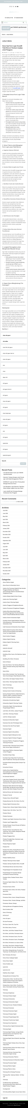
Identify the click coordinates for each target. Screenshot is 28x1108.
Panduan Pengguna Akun (9, 836)
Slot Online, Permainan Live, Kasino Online (13, 942)
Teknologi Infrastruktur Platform (10, 1057)
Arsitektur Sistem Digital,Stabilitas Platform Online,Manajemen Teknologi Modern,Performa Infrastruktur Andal (14, 622)
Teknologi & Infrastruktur (9, 999)
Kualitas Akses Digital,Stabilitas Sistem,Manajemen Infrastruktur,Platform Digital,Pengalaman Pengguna (13, 772)
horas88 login (17, 88)
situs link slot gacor (7, 347)
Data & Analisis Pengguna (9, 636)
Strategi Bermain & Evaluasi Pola (11, 976)
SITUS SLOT (6, 915)
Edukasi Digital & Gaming (9, 639)
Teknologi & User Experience (10, 1023)
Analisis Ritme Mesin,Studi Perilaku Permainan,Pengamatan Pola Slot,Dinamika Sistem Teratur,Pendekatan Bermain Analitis (13, 613)
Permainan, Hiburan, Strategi (10, 903)
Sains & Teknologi (7, 912)
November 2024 (6, 570)
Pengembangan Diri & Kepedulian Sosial (12, 869)
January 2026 (6, 528)
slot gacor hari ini (7, 389)
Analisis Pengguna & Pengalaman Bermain (13, 605)
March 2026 (6, 522)
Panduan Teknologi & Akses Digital (11, 860)
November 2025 (6, 534)
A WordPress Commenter (9, 501)
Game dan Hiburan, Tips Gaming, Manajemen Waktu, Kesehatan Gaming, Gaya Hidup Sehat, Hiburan (14, 666)
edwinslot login (6, 651)
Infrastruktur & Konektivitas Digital (11, 700)
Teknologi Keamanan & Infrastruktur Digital (13, 1060)
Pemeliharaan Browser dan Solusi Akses (12, 866)
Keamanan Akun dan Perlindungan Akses (12, 723)
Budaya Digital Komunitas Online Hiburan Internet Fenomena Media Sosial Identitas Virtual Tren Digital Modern (13, 631)
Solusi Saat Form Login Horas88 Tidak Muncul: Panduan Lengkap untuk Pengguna (12, 48)
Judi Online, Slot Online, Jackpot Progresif (13, 711)
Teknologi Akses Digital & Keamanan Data (13, 1026)
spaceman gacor (7, 455)
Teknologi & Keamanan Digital (10, 1011)
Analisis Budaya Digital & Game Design (12, 596)
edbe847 (6, 52)
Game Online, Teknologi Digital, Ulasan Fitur (13, 681)
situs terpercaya (7, 413)
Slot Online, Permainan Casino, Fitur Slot (12, 936)
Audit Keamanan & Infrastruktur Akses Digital (14, 627)
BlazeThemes (17, 1105)
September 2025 (7, 540)
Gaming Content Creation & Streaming (12, 691)
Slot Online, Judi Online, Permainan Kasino (13, 933)
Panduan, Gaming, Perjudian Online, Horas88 (13, 863)
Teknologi (5, 990)
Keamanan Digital (7, 729)
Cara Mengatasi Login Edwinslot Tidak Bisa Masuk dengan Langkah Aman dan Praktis (13, 1)
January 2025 (6, 564)
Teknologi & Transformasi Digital (11, 1020)
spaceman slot (6, 970)
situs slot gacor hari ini (8, 353)
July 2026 (5, 510)
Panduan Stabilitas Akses (9, 857)
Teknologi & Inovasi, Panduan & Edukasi (12, 1005)
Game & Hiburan (7, 662)
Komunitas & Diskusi (8, 767)
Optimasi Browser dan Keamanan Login (12, 792)
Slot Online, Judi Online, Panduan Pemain (12, 930)
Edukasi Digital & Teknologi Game (11, 642)
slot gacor (5, 383)
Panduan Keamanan (7, 816)
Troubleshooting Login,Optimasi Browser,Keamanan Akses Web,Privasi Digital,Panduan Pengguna (12, 1084)
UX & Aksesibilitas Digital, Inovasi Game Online (14, 1092)
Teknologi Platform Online (9, 1069)
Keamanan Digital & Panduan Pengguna (12, 738)
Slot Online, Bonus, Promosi (9, 927)
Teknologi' (5, 1079)
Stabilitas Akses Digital (8, 973)
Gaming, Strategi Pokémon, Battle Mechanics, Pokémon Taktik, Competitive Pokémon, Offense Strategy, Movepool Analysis (14, 695)
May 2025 (5, 552)
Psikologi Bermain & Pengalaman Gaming (13, 906)
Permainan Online (7, 894)
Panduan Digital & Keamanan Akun (11, 804)
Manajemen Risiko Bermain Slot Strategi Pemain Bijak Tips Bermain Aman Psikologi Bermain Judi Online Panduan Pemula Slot (13, 787)
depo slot (5, 377)
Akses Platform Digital (8, 582)
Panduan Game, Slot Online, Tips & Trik (12, 810)
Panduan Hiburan (7, 813)
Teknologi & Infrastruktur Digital (10, 1002)
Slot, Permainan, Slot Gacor (9, 955)
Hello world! (20, 501)
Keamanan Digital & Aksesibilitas (11, 732)
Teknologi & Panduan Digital (9, 1014)
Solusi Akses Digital (8, 961)
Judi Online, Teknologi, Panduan (10, 713)
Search (4, 461)
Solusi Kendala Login (8, 964)
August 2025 (6, 543)
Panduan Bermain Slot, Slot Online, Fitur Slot (13, 801)
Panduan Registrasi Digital (9, 843)
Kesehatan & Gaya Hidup (9, 755)
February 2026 (6, 525)
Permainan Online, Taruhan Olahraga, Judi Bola (14, 900)
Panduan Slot (6, 846)
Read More (4, 329)
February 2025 (6, 561)
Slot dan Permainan (7, 921)
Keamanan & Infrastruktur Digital (10, 720)
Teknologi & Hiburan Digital (9, 996)
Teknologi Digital (7, 1029)
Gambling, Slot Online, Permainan (11, 659)
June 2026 (5, 513)
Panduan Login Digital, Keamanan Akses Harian (14, 819)
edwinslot (5, 645)
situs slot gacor (6, 359)
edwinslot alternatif (7, 648)
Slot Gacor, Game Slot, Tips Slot (10, 924)
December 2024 (6, 567)
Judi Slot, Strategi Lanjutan (9, 717)
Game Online (6, 671)
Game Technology (7, 685)
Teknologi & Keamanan (8, 1008)
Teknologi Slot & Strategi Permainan (11, 1072)
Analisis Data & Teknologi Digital (11, 602)
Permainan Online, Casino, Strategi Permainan (14, 897)
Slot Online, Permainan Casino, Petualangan (13, 939)
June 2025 (5, 549)
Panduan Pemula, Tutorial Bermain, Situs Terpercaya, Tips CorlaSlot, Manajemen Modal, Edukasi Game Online (14, 831)
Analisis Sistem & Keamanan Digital (11, 617)
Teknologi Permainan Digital (9, 1063)
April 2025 (5, 555)
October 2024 (6, 573)
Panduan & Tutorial (7, 795)
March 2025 (6, 558)
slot (4, 365)
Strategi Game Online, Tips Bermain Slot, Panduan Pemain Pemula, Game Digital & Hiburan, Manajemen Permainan (12, 980)
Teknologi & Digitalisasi (8, 993)
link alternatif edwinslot (8, 776)
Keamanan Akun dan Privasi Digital (11, 726)
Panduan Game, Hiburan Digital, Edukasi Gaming (14, 807)
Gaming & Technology (8, 688)
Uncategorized (6, 1089)
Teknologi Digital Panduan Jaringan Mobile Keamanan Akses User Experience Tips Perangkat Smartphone (13, 1033)
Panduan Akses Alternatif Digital (10, 798)
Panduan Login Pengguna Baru (10, 822)
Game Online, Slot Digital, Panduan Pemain (13, 679)
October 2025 (6, 537)
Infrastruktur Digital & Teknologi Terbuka (12, 703)
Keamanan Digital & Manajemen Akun (12, 735)
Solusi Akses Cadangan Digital (10, 958)
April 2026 (5, 519)
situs (4, 371)
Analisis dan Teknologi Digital (10, 599)
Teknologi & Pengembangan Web (11, 1017)
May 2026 (5, 516)
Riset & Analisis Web (8, 909)
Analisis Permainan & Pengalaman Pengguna (13, 608)
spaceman (5, 443)
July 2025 (5, 546)
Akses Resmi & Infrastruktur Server (11, 585)
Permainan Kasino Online (9, 886)
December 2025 (6, 531)
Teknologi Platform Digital (9, 1066)
